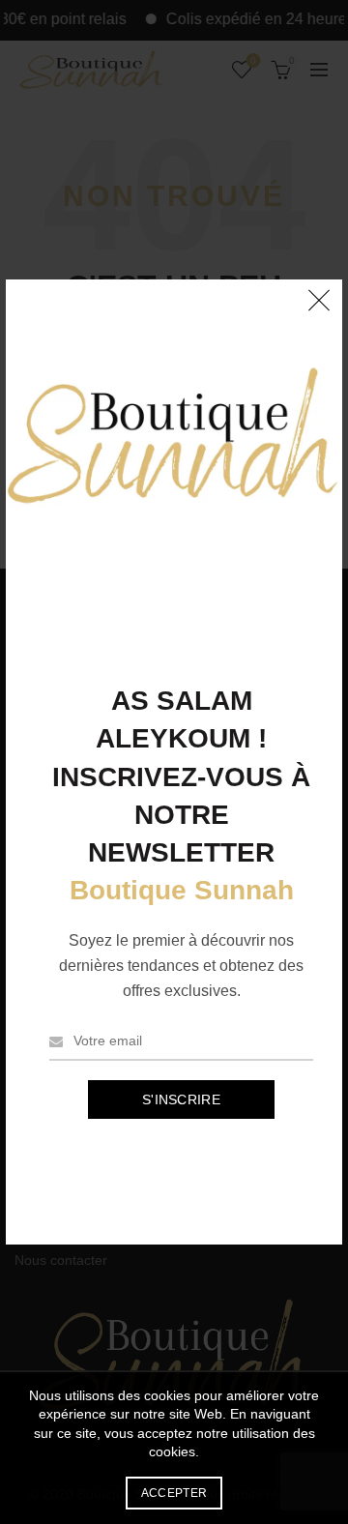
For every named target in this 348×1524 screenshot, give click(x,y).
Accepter (174, 1493)
